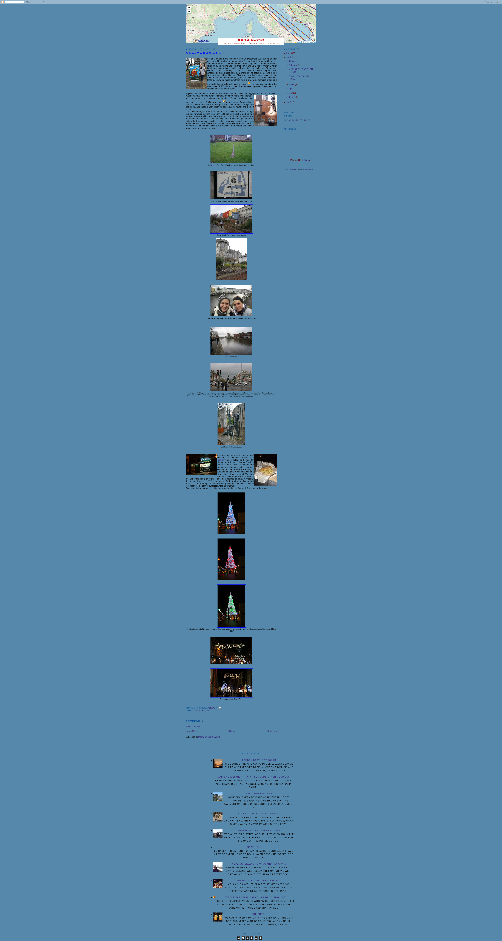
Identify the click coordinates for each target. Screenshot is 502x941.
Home (232, 731)
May (291, 93)
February (293, 65)
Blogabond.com (309, 169)
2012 (288, 57)
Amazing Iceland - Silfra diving (259, 830)
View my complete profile (297, 120)
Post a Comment (193, 726)
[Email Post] (220, 708)
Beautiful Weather (259, 793)
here (273, 395)
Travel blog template (290, 169)
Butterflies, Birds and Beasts (259, 814)
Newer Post (191, 731)
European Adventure (251, 40)
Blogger (305, 160)
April (291, 89)
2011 (288, 53)
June (291, 97)
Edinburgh (259, 914)
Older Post (272, 731)
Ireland (206, 711)
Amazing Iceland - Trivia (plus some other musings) (253, 777)
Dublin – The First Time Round (205, 53)
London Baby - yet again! (259, 760)
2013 (288, 102)
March (292, 84)
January (292, 61)
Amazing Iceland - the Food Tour (259, 881)
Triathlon (253, 847)
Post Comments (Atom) (209, 737)
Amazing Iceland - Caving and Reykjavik (259, 864)
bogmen (221, 460)
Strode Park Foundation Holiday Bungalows (256, 897)
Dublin (197, 711)
